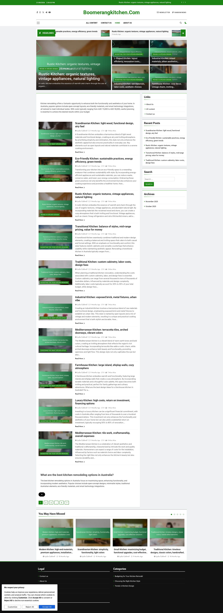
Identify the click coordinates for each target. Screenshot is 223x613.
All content (91, 23)
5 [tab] (183, 514)
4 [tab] (180, 514)
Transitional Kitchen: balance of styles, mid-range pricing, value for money (142, 2)
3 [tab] (177, 514)
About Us (127, 23)
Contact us (106, 23)
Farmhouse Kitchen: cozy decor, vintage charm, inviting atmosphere (166, 87)
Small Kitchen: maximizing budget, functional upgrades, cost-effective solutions (130, 552)
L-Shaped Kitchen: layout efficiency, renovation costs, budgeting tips (127, 61)
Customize (12, 607)
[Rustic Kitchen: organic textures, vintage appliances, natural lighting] (77, 34)
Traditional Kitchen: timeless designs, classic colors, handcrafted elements (167, 552)
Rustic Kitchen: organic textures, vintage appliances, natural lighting (112, 31)
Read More (79, 152)
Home (117, 23)
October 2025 (151, 206)
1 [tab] (171, 514)
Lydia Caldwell (82, 130)
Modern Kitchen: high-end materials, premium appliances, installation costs (56, 552)
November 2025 (152, 201)
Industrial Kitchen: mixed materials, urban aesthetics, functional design (165, 61)
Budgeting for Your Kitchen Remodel (55, 69)
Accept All (46, 607)
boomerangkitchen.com (111, 12)
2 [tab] (174, 514)
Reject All (30, 607)
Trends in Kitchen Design (162, 54)
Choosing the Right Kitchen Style (53, 144)
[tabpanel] (55, 538)
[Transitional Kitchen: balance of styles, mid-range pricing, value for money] (148, 34)
